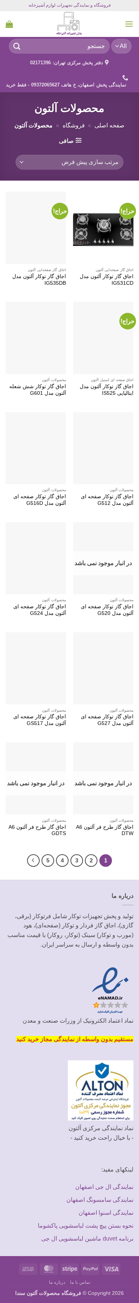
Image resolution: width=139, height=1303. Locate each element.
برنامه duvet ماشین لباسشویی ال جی (87, 1238)
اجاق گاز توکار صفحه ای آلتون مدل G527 (107, 720)
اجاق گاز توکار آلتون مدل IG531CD (106, 280)
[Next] (33, 860)
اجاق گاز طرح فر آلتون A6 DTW (104, 830)
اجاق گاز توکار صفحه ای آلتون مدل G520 (107, 610)
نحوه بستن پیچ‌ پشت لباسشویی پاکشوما (85, 1225)
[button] (129, 24)
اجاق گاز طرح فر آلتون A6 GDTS (37, 830)
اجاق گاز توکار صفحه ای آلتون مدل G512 (107, 500)
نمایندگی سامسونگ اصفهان (99, 1200)
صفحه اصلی (110, 125)
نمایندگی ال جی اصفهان (104, 1187)
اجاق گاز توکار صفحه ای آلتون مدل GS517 (39, 720)
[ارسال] (17, 46)
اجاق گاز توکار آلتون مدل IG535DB (39, 280)
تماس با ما (80, 1282)
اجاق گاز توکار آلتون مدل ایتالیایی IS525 (106, 390)
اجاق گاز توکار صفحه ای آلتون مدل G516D (39, 500)
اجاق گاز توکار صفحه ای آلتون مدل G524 (39, 610)
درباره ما (57, 1282)
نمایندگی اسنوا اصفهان (106, 1213)
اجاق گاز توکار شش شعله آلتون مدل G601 (37, 390)
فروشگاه (74, 125)
